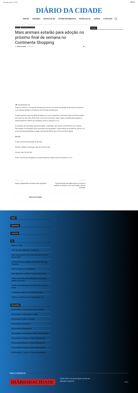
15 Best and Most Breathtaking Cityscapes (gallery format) (29, 279)
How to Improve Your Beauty (23, 269)
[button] (115, 18)
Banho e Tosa (17, 245)
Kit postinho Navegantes (22, 328)
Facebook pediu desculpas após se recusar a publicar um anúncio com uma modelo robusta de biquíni (69, 185)
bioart (13, 218)
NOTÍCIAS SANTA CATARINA (35, 24)
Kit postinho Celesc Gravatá (23, 319)
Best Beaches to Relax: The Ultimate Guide (29, 274)
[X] (22, 51)
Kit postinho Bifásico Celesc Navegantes (28, 343)
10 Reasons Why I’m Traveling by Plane (27, 292)
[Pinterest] (26, 51)
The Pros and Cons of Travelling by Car (28, 297)
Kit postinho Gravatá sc (21, 324)
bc (12, 241)
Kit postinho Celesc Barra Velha (25, 314)
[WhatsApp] (31, 51)
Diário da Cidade (21, 46)
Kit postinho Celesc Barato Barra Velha (28, 309)
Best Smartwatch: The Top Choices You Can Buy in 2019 (30, 256)
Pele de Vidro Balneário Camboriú (25, 250)
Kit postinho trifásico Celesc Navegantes (28, 338)
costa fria (15, 233)
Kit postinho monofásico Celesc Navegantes (30, 333)
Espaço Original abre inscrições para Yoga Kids (30, 183)
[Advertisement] (106, 37)
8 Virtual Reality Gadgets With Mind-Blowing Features (29, 263)
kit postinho (15, 305)
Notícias (22, 24)
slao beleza (15, 225)
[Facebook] (17, 51)
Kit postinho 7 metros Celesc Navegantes (29, 352)
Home (16, 24)
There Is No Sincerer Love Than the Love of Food (29, 286)
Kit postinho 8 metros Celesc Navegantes (29, 348)
